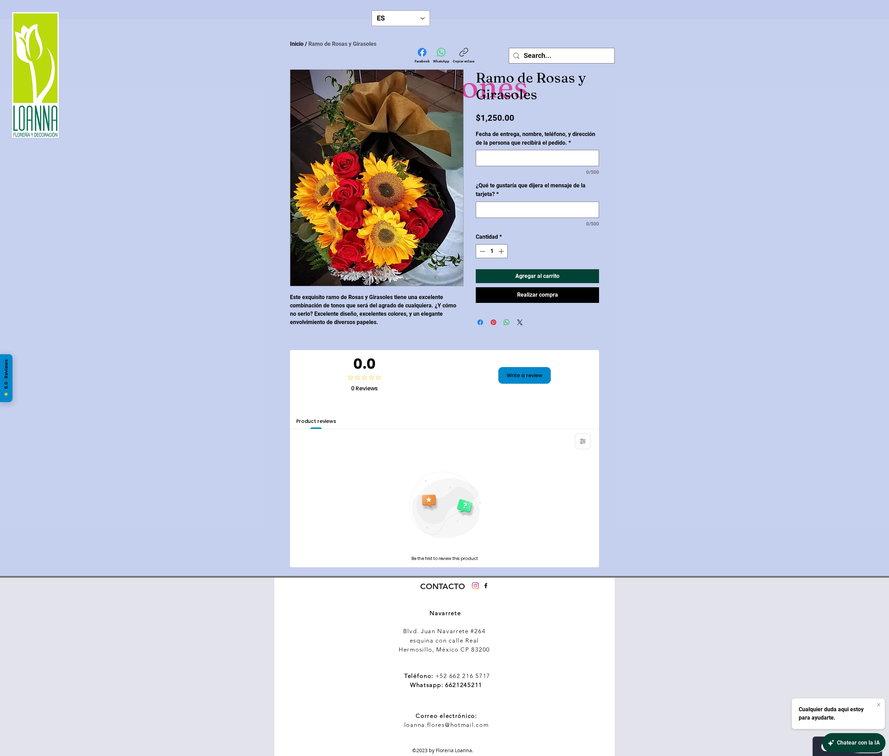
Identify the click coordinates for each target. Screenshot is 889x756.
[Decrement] (482, 251)
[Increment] (502, 251)
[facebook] (485, 585)
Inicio (297, 44)
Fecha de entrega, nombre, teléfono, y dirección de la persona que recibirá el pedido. (535, 138)
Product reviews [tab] (316, 421)
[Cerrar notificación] (878, 705)
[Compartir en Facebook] (480, 322)
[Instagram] (475, 585)
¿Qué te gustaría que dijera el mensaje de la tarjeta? (530, 189)
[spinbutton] (492, 251)
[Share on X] (520, 322)
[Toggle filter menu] (583, 441)
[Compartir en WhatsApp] (506, 322)
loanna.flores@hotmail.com (446, 724)
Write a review (524, 375)
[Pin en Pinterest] (493, 322)
